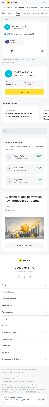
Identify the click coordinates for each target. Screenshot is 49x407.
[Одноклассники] (24, 277)
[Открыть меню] (3, 2)
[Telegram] (30, 277)
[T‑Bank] (12, 3)
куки (20, 397)
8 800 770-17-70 (24, 268)
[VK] (19, 277)
